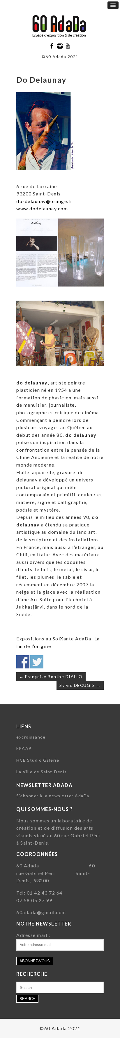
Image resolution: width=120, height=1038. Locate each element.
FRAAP (24, 748)
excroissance (30, 736)
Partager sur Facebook (22, 661)
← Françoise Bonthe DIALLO (51, 676)
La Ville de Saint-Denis (41, 771)
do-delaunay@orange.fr (44, 201)
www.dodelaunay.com (42, 208)
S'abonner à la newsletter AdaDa (52, 795)
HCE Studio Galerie (37, 760)
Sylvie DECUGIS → (80, 685)
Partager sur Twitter (36, 661)
